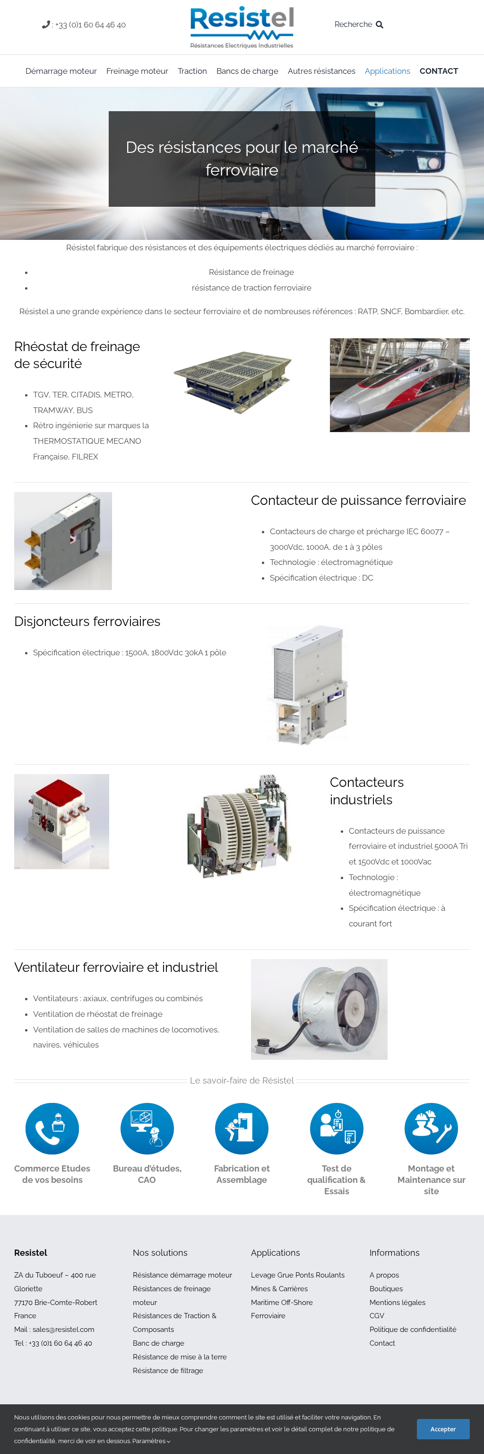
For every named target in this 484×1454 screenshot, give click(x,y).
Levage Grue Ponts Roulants (298, 1275)
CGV (377, 1316)
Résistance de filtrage (168, 1370)
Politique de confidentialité (413, 1329)
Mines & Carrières (279, 1289)
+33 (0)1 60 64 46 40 (60, 1343)
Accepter (443, 1429)
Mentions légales (397, 1302)
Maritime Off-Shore (282, 1302)
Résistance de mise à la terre (180, 1357)
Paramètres (149, 1441)
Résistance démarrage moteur (182, 1275)
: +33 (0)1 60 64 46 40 (89, 24)
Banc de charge (158, 1343)
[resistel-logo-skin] (242, 8)
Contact (382, 1343)
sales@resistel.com (64, 1329)
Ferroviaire (268, 1316)
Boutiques (386, 1289)
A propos (384, 1275)
